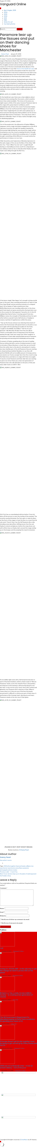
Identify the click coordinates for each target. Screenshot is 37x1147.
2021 (5, 18)
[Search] (0, 27)
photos (10, 870)
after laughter (11, 866)
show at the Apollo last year (25, 68)
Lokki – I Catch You (8, 872)
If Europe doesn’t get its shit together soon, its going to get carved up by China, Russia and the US (18, 1043)
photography (4, 870)
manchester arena (13, 868)
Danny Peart (5, 54)
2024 (5, 12)
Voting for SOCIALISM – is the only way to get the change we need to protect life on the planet (18, 971)
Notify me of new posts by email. (12, 923)
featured (18, 866)
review (15, 870)
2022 (5, 16)
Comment (3, 888)
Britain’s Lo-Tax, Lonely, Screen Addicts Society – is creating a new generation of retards (16, 995)
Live (32, 866)
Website (3, 916)
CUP (1, 948)
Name (2, 908)
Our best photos (9, 24)
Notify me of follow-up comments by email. (16, 919)
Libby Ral (15, 1000)
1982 (5, 20)
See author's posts (6, 860)
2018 (5, 866)
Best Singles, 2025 (10, 10)
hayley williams (26, 866)
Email (2, 912)
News (21, 868)
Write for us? (8, 22)
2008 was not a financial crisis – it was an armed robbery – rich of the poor (16, 1067)
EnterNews (24, 1139)
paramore (26, 868)
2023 (5, 14)
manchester (3, 868)
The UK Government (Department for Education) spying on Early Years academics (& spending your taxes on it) (17, 1019)
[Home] (0, 8)
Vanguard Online (13, 4)
